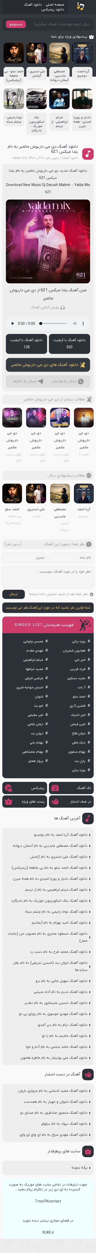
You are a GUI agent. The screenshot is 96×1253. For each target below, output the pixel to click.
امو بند (38, 706)
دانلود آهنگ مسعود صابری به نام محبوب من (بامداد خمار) (48, 937)
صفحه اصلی (55, 4)
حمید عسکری (76, 678)
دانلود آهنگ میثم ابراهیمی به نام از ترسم (56, 889)
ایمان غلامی (35, 724)
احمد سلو (79, 696)
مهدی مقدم (34, 650)
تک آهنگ (84, 788)
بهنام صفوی (77, 752)
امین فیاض (78, 724)
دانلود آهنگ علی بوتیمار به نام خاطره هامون (54, 1057)
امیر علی (80, 660)
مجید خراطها (34, 669)
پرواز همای (35, 761)
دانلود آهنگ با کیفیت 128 (26, 344)
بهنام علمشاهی (32, 752)
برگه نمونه (79, 1167)
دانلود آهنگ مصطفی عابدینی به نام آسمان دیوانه (50, 845)
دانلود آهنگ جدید (73, 170)
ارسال (13, 594)
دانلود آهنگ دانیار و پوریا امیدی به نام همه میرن (50, 878)
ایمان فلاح (79, 733)
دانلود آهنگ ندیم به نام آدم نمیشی (61, 992)
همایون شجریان (74, 650)
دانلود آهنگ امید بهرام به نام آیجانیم (60, 922)
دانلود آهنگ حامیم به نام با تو (65, 1036)
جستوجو (15, 24)
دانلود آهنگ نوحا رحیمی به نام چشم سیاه (56, 911)
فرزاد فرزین (78, 669)
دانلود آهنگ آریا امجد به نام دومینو (61, 834)
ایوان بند (37, 733)
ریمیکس (38, 788)
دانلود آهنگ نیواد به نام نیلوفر (64, 1123)
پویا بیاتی (79, 641)
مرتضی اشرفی (34, 678)
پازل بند (80, 761)
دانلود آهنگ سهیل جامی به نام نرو (62, 981)
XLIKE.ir (48, 1232)
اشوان (39, 696)
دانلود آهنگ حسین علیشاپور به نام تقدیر (56, 1003)
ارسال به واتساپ (64, 381)
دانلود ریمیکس (52, 9)
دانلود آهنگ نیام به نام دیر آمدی (63, 1025)
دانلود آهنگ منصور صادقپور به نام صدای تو (54, 1112)
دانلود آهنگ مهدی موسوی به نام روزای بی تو (53, 1014)
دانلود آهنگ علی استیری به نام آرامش (59, 856)
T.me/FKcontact (48, 1201)
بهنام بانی (36, 742)
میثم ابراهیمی (33, 660)
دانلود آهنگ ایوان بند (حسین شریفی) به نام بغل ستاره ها (50, 966)
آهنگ (33, 607)
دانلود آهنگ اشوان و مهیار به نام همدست (56, 1101)
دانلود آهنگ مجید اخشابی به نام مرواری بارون (53, 1090)
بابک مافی (79, 742)
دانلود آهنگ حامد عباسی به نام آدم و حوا (57, 1047)
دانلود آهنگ (33, 4)
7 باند (82, 687)
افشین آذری (78, 706)
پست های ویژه (33, 801)
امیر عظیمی (35, 715)
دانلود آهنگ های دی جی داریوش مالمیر (44, 364)
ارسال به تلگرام (24, 381)
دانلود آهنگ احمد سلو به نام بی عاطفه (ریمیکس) (50, 867)
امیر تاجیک (78, 715)
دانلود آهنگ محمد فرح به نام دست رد (59, 951)
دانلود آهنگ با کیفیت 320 (69, 344)
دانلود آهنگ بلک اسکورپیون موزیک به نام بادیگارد (49, 900)
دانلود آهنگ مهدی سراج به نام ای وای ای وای (54, 1134)
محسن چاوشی (33, 641)
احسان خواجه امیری (29, 687)
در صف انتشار (80, 801)
